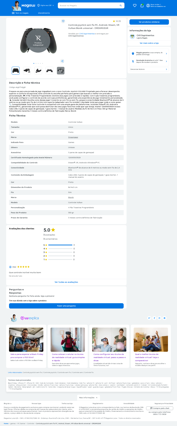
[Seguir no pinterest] (164, 318)
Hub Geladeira (72, 383)
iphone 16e (93, 385)
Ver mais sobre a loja (149, 43)
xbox (153, 383)
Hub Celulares (60, 383)
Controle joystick (49, 372)
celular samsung (81, 385)
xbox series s (104, 385)
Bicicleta (18, 387)
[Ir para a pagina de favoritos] (135, 5)
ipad (90, 387)
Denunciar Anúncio (138, 69)
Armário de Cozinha (141, 387)
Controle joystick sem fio (32, 372)
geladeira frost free (112, 387)
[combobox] (91, 5)
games (13, 423)
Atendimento (44, 13)
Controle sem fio (64, 372)
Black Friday (12, 383)
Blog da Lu (7, 403)
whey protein (21, 385)
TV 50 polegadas (162, 387)
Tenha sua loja (67, 403)
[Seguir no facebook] (154, 318)
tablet (10, 387)
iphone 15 (90, 383)
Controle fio (89, 372)
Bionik (71, 197)
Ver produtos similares (149, 22)
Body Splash (27, 387)
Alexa (153, 387)
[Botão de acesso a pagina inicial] (23, 5)
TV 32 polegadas (15, 389)
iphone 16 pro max (124, 383)
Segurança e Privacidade (164, 403)
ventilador (121, 385)
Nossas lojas (36, 403)
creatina (11, 385)
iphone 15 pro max (66, 385)
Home (6, 423)
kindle (40, 385)
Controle (30, 423)
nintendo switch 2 (133, 385)
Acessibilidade (129, 403)
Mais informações (86, 398)
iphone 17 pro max (51, 385)
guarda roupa (98, 387)
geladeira (135, 383)
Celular (144, 385)
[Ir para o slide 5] (42, 63)
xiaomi (112, 385)
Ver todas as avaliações (66, 282)
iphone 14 (99, 383)
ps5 (106, 383)
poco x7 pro (145, 383)
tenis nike (52, 387)
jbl (34, 387)
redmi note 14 (41, 387)
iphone (158, 383)
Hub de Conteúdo (47, 383)
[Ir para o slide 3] (38, 63)
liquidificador (82, 387)
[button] (120, 5)
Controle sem (77, 372)
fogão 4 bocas (127, 387)
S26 (37, 383)
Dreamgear (73, 137)
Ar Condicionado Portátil (157, 385)
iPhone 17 (22, 383)
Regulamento (98, 403)
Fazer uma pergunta (66, 306)
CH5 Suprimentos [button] (87, 34)
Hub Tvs (82, 383)
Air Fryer (112, 383)
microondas (32, 385)
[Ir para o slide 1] (33, 63)
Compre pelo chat (161, 408)
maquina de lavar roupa (66, 387)
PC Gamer (21, 423)
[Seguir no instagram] (159, 318)
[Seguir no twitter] (149, 318)
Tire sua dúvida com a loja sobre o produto (27, 301)
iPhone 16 (30, 383)
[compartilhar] (62, 61)
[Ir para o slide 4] (40, 63)
